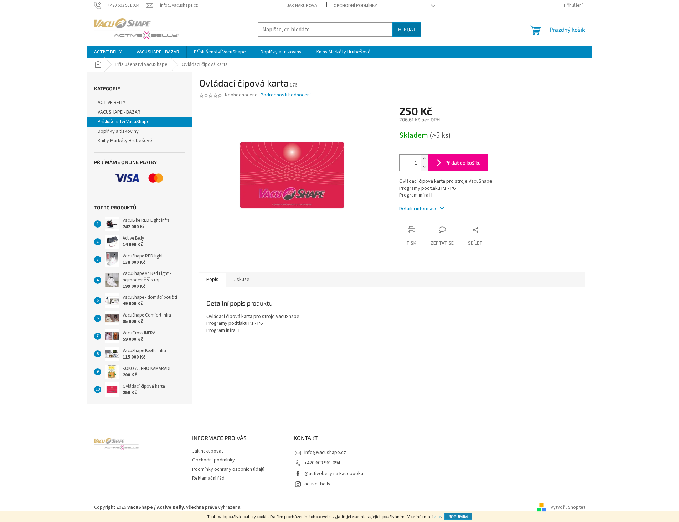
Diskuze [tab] (241, 279)
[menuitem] (108, 52)
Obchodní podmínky (355, 5)
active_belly (317, 483)
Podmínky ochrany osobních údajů (228, 469)
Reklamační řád (208, 478)
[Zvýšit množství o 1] (424, 159)
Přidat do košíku (463, 163)
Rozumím (458, 516)
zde (437, 517)
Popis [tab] (212, 279)
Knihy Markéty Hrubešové (125, 140)
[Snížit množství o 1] (424, 167)
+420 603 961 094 (322, 462)
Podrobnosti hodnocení (286, 95)
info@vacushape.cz (325, 452)
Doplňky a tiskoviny (118, 131)
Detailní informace (418, 208)
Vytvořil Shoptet (568, 507)
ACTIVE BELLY (111, 102)
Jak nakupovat (303, 5)
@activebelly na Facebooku (333, 473)
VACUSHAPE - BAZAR (119, 112)
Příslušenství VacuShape (124, 121)
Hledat (407, 29)
